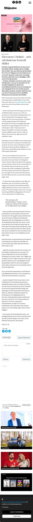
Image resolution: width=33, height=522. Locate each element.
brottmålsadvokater (21, 102)
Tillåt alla (16, 516)
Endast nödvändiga (16, 512)
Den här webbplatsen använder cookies (13, 502)
